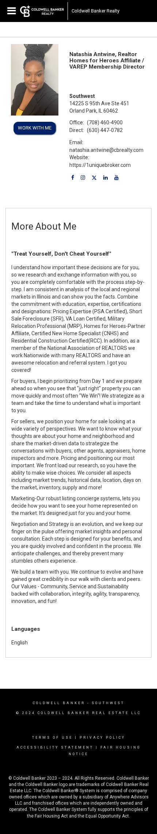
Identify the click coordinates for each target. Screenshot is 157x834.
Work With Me (34, 128)
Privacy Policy (102, 737)
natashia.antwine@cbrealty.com (106, 150)
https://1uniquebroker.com (100, 165)
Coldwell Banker (59, 703)
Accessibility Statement (54, 747)
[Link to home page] (42, 11)
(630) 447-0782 (105, 130)
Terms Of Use (52, 737)
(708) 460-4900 (105, 122)
